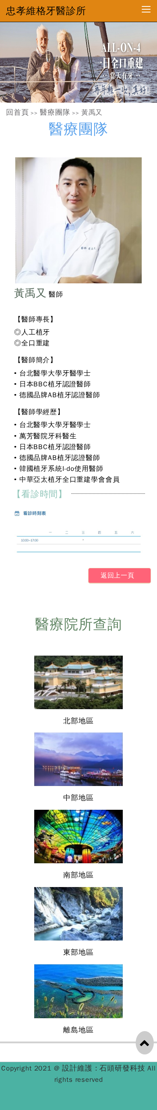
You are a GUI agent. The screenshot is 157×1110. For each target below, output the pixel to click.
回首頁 (17, 112)
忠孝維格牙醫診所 (46, 11)
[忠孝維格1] (78, 62)
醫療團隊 (55, 112)
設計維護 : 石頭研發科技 (104, 1068)
